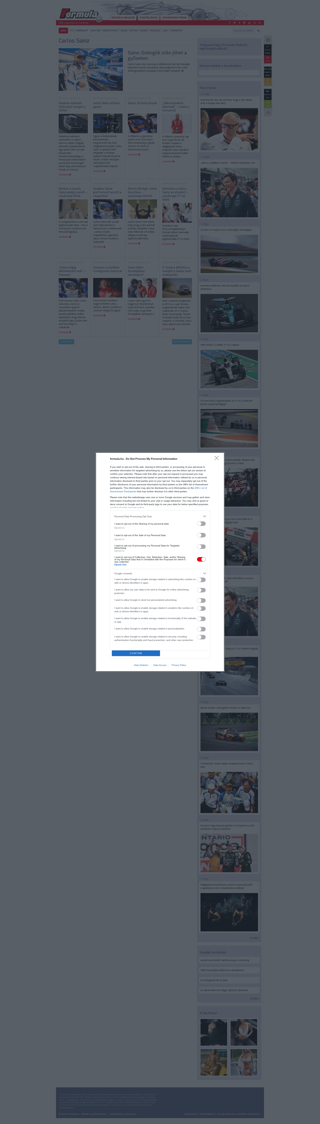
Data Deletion (141, 665)
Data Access (160, 665)
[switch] (201, 523)
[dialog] (160, 562)
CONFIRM (136, 653)
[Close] (217, 459)
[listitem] (160, 516)
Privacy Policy (179, 665)
